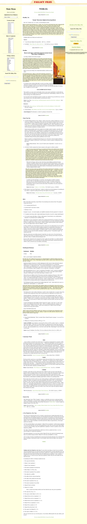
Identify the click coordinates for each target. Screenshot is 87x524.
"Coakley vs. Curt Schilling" (39, 187)
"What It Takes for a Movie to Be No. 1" (36, 44)
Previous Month (37, 12)
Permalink (47, 14)
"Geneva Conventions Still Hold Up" (39, 355)
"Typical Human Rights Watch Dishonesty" (40, 390)
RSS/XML (43, 12)
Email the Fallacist (76, 47)
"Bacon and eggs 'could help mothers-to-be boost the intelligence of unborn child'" (45, 106)
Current (47, 12)
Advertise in (76, 25)
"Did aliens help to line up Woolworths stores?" (44, 192)
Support (76, 41)
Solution (44, 441)
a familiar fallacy (52, 401)
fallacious (29, 124)
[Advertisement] (43, 446)
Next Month (51, 12)
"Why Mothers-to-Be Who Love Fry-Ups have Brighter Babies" (43, 109)
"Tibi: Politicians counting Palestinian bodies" (42, 367)
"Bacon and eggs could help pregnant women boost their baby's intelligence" (46, 100)
